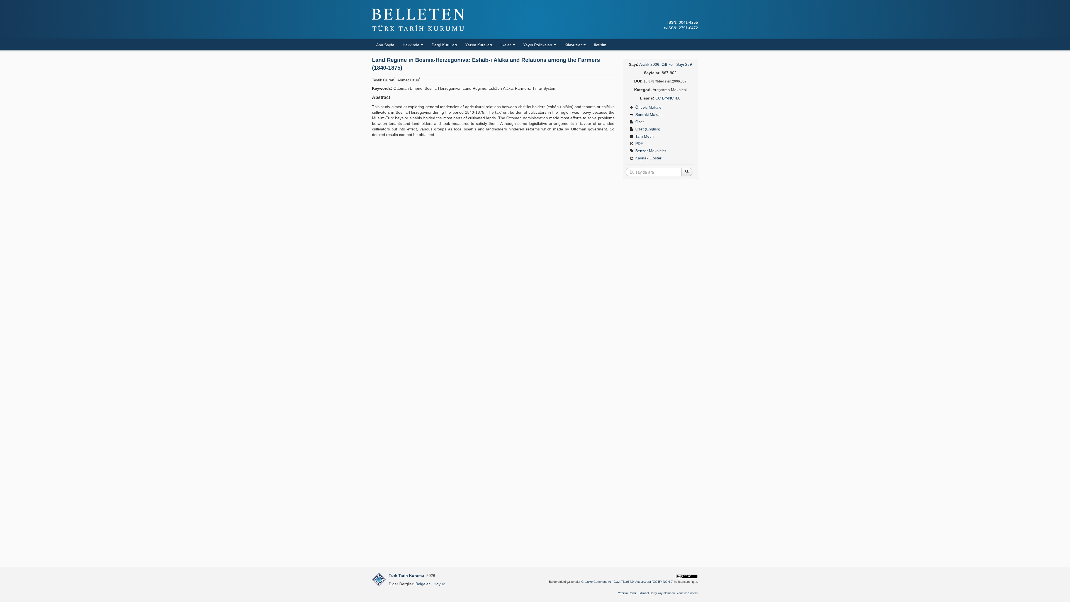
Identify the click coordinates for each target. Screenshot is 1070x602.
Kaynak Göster (648, 158)
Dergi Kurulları (444, 45)
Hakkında (411, 45)
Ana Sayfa (385, 45)
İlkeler (506, 45)
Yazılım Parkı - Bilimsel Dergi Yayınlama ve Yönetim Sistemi (658, 593)
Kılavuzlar (574, 45)
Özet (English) (647, 129)
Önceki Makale (648, 107)
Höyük (439, 584)
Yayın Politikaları (538, 45)
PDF (638, 143)
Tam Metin (644, 136)
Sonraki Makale (648, 114)
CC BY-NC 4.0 (667, 98)
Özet (639, 122)
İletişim (600, 45)
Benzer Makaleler (650, 151)
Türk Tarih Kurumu (406, 575)
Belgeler (422, 584)
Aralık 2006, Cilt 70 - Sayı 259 (665, 64)
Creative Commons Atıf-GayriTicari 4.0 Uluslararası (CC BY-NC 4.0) (627, 581)
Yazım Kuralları (478, 45)
